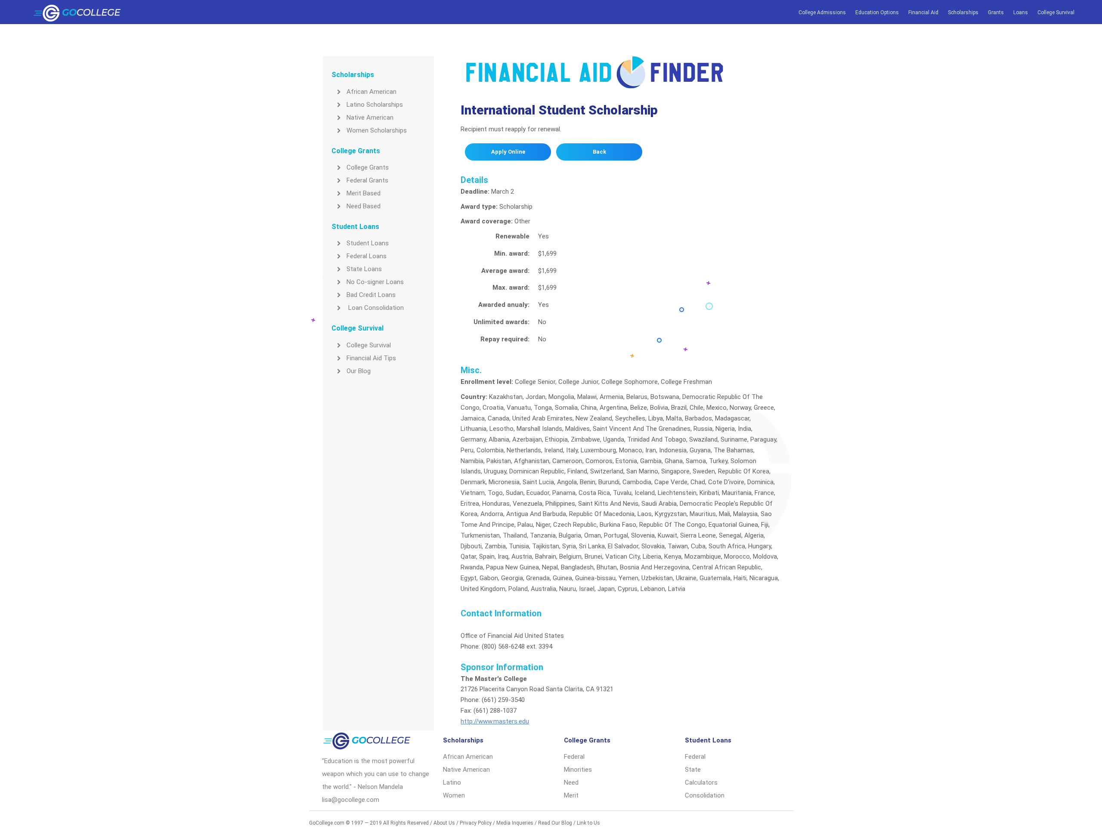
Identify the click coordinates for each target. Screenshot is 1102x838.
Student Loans (368, 243)
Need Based (364, 206)
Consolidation (704, 795)
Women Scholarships (377, 130)
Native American (370, 117)
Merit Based (364, 193)
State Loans (364, 269)
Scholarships (963, 12)
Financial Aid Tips (371, 358)
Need (571, 782)
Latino (452, 782)
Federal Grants (367, 180)
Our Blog (359, 371)
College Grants (368, 167)
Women (454, 795)
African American (371, 92)
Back (599, 151)
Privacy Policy (476, 823)
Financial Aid (923, 12)
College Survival (1055, 12)
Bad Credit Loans (371, 295)
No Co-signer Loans (375, 282)
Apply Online (508, 151)
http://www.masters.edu (495, 721)
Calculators (701, 782)
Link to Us (588, 823)
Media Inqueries (514, 823)
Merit (571, 795)
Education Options (877, 12)
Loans (1020, 12)
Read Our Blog (555, 823)
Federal (574, 757)
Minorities (578, 769)
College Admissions (822, 12)
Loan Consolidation (375, 308)
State (693, 769)
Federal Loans (367, 256)
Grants (996, 12)
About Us (444, 823)
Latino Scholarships (375, 104)
